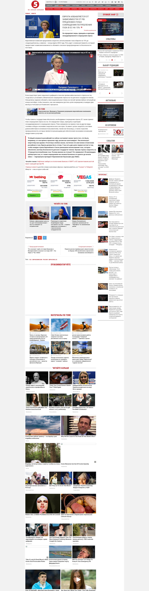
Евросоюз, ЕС (53, 259)
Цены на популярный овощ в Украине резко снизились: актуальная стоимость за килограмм (116, 287)
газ (30, 259)
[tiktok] (99, 2)
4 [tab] (114, 60)
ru (89, 2)
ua (87, 2)
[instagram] (95, 2)
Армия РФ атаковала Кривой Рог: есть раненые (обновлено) (115, 213)
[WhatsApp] (105, 2)
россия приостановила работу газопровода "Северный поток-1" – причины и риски (81, 336)
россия (45, 259)
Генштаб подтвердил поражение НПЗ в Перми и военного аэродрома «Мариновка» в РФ (111, 52)
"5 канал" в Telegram (85, 167)
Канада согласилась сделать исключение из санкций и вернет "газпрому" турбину (60, 359)
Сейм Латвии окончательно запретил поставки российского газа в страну (59, 336)
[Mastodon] (112, 2)
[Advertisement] (60, 185)
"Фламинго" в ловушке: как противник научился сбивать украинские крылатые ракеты (116, 298)
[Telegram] (102, 2)
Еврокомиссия (37, 259)
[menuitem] (49, 5)
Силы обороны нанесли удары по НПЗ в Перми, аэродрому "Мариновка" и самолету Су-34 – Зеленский (111, 56)
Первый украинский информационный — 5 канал (35, 6)
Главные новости (31, 167)
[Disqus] (60, 291)
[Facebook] (92, 2)
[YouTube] (118, 2)
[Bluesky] (115, 2)
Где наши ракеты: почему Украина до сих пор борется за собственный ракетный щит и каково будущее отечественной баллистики (116, 226)
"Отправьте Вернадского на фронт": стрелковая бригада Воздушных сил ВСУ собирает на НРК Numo (104, 88)
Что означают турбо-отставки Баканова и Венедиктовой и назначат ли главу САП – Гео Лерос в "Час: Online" (42, 250)
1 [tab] (104, 35)
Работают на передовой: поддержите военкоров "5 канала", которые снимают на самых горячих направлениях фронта (105, 77)
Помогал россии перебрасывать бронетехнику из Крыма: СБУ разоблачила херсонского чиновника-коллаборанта (79, 250)
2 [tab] (117, 35)
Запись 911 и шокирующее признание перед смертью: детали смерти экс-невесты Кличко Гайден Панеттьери (115, 202)
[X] (109, 2)
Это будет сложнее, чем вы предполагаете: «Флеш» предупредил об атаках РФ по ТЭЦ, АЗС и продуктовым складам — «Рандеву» (116, 240)
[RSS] (122, 2)
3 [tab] (112, 60)
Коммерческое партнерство (102, 130)
